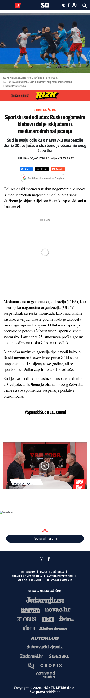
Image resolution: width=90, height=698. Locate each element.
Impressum (28, 572)
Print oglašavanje (59, 580)
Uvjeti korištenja (52, 572)
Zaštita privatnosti (60, 576)
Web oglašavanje (30, 580)
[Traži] (84, 6)
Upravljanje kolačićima (45, 590)
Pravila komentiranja (27, 576)
